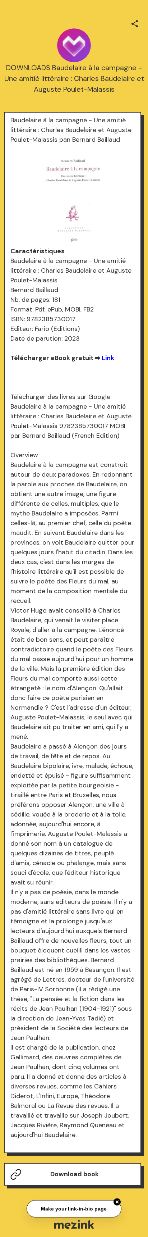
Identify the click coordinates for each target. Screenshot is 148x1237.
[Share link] (134, 22)
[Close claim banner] (117, 1202)
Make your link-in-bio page (74, 1209)
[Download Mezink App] (74, 1224)
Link (108, 358)
